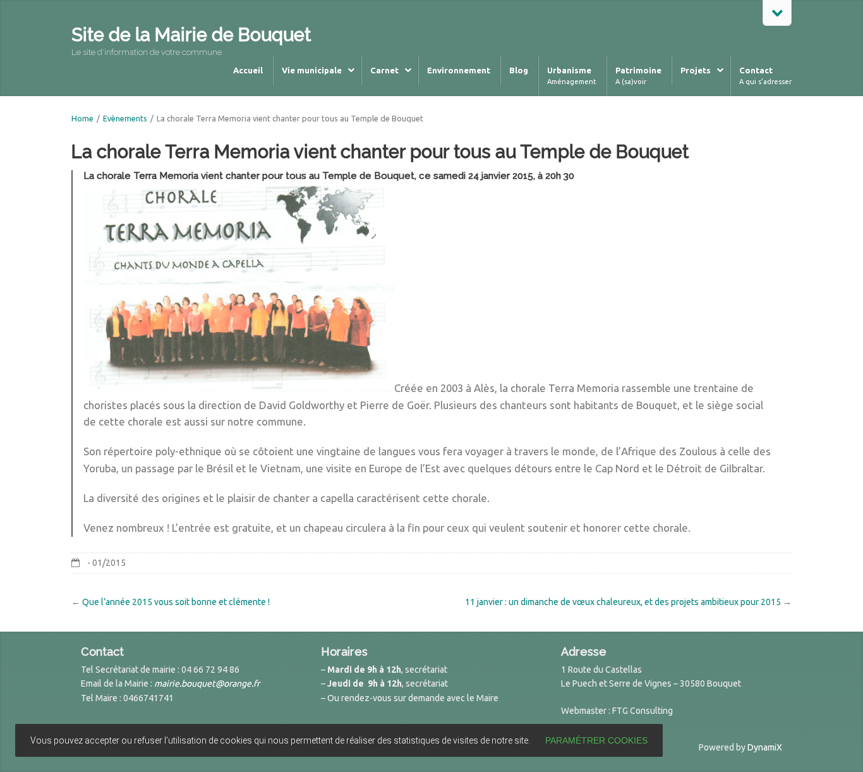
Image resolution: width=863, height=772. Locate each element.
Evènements (125, 118)
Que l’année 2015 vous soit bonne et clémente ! (176, 602)
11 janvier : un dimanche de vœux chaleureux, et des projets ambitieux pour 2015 (623, 602)
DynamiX (764, 747)
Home (82, 118)
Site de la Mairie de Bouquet (191, 35)
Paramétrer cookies (596, 740)
